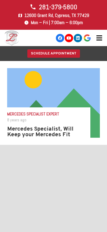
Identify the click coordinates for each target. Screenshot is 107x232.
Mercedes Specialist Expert (33, 114)
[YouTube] (69, 38)
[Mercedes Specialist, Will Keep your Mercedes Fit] (53, 103)
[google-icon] (87, 38)
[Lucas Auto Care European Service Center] (12, 38)
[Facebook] (60, 38)
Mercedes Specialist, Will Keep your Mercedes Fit (40, 132)
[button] (99, 38)
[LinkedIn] (78, 38)
